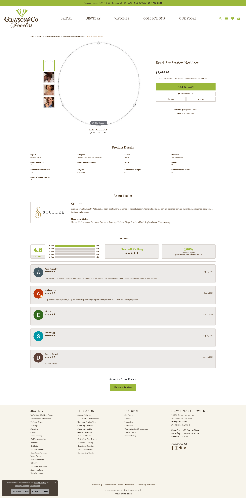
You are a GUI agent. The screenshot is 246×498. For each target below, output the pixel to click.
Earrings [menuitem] (34, 425)
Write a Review (123, 387)
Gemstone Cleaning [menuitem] (85, 446)
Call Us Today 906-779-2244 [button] (148, 3)
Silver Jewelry (164, 222)
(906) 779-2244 (98, 132)
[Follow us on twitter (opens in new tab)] (185, 448)
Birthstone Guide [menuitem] (84, 429)
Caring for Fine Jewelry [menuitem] (87, 439)
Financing (128, 422)
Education (128, 425)
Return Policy (130, 432)
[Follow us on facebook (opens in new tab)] (172, 448)
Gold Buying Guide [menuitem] (85, 453)
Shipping (170, 99)
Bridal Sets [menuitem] (34, 463)
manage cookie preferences (27, 485)
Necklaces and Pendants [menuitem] (40, 418)
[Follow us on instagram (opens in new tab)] (176, 448)
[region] (99, 83)
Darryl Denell (51, 354)
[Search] (220, 18)
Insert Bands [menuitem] (35, 456)
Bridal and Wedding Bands (142, 222)
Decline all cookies (20, 491)
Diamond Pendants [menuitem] (38, 466)
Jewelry (93, 18)
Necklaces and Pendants (52, 36)
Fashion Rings (123, 222)
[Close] (242, 3)
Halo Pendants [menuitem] (36, 473)
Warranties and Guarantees (136, 429)
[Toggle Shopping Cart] (238, 18)
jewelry (39, 36)
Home (32, 36)
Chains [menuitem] (33, 432)
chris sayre (50, 290)
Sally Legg (50, 332)
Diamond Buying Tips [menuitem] (86, 422)
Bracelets (104, 222)
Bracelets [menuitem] (34, 429)
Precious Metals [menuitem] (84, 436)
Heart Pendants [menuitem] (37, 470)
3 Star (51, 251)
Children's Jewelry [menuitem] (38, 439)
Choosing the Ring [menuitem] (85, 425)
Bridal (66, 18)
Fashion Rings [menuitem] (36, 422)
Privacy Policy (130, 436)
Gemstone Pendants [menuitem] (38, 453)
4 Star (51, 249)
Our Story (128, 415)
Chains (74, 222)
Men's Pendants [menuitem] (37, 459)
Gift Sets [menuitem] (34, 446)
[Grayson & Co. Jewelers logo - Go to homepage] (20, 18)
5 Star (51, 246)
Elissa (48, 311)
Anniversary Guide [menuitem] (85, 449)
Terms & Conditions (126, 485)
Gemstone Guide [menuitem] (84, 432)
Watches (121, 18)
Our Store (187, 18)
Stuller (126, 157)
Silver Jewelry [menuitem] (36, 436)
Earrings (112, 222)
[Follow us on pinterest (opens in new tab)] (180, 448)
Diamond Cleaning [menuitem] (85, 442)
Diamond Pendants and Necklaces (73, 36)
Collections (154, 18)
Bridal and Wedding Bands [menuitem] (41, 415)
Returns (201, 99)
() (97, 246)
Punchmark (127, 494)
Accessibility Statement (146, 485)
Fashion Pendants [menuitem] (38, 449)
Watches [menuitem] (34, 442)
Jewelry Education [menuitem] (85, 415)
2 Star (51, 254)
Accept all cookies (40, 491)
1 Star (51, 257)
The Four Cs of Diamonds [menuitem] (88, 418)
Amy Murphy (51, 269)
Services (127, 418)
